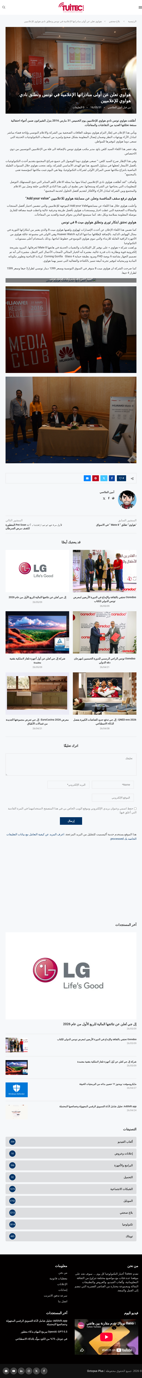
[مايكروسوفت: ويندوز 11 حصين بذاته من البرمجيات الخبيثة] (17, 1089)
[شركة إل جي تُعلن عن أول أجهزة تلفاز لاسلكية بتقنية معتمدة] (37, 632)
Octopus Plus (95, 1371)
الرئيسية (132, 21)
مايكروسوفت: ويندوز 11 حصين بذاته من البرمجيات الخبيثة (107, 1084)
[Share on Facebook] (112, 478)
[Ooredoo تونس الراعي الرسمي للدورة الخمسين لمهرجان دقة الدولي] (104, 632)
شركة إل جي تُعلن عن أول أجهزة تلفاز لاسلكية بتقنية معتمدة (106, 1061)
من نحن (132, 1266)
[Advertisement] (71, 889)
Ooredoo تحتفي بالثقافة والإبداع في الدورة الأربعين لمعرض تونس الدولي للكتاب (96, 1039)
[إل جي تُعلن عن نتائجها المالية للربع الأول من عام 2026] (37, 571)
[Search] (4, 7)
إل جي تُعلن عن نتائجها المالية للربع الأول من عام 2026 (37, 597)
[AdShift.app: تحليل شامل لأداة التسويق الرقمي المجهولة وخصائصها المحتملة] (17, 1112)
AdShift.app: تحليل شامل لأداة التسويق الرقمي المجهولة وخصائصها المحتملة (97, 1106)
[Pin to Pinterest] (95, 478)
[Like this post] (120, 478)
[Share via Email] (87, 478)
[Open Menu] (140, 7)
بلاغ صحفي (114, 21)
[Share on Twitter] (103, 478)
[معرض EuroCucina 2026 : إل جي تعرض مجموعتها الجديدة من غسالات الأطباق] (37, 693)
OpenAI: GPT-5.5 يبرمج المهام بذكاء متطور (44, 1331)
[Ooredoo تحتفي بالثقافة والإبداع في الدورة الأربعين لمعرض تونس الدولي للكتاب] (104, 571)
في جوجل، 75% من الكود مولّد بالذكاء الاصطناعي (41, 1338)
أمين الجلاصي (115, 107)
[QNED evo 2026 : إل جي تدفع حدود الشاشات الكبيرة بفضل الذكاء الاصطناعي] (104, 693)
